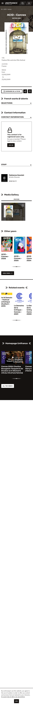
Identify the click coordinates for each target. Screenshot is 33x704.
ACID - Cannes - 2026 (5, 256)
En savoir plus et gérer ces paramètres (13, 697)
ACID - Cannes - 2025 (18, 258)
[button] (23, 205)
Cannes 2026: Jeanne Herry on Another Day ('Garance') (10, 368)
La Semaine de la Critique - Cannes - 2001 (19, 310)
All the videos (8, 386)
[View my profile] (29, 3)
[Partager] (25, 91)
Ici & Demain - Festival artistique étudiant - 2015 (6, 302)
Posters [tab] (16, 199)
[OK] (16, 701)
